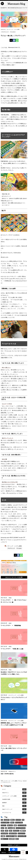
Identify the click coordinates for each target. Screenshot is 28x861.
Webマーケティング (13, 809)
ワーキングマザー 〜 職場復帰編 (11, 625)
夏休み (12, 820)
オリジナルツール (13, 812)
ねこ (2, 828)
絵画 (15, 825)
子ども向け (12, 31)
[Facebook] (14, 40)
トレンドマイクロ (20, 828)
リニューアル (19, 822)
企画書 (3, 836)
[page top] (23, 852)
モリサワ (18, 820)
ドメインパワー (22, 836)
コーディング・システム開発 (14, 546)
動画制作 (13, 802)
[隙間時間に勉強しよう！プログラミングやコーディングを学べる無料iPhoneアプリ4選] (14, 711)
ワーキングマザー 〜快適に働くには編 (12, 648)
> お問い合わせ (11, 852)
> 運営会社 (3, 852)
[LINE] (16, 40)
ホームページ (21, 833)
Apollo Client (12, 833)
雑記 (13, 806)
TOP (2, 780)
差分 (17, 839)
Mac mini (10, 825)
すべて (13, 789)
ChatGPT (6, 820)
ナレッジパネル (22, 825)
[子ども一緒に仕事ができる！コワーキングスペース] (14, 736)
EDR (2, 830)
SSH (11, 830)
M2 (23, 820)
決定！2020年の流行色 (7, 773)
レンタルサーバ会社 (11, 836)
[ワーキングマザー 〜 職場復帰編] (14, 613)
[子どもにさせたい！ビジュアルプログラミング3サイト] (14, 685)
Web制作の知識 (13, 799)
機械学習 (23, 830)
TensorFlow (4, 833)
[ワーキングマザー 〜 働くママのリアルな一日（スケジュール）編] (14, 588)
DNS (6, 830)
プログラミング (4, 31)
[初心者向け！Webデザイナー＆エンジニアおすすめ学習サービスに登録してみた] (14, 660)
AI (1, 820)
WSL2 (12, 822)
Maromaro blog (16, 4)
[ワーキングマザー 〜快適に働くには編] (14, 637)
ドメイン (3, 825)
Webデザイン (13, 792)
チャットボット (5, 822)
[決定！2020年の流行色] (14, 762)
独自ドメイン (4, 839)
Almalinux (16, 830)
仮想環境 (12, 839)
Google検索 (11, 828)
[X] (11, 40)
